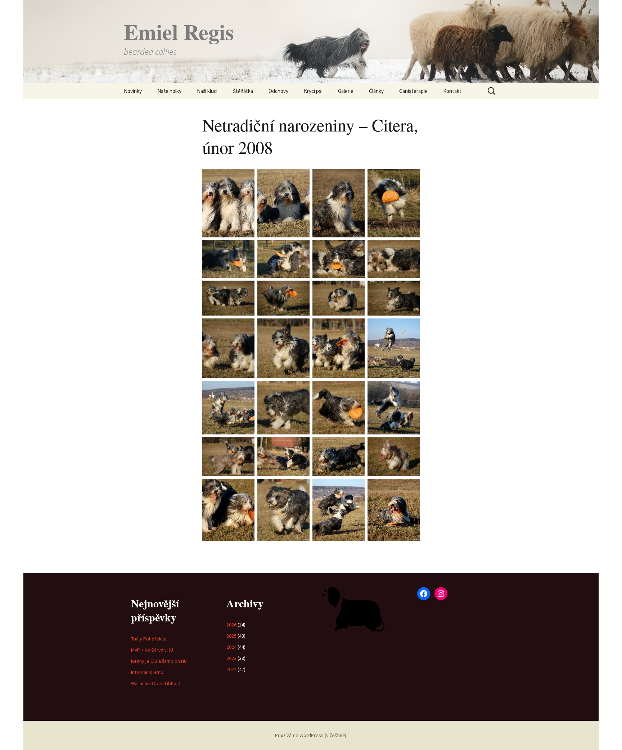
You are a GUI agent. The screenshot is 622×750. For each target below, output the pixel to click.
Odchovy (278, 91)
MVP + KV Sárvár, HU (152, 650)
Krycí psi (313, 91)
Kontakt (452, 91)
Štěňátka (243, 91)
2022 (231, 669)
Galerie (345, 91)
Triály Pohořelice (149, 638)
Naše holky (169, 91)
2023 (231, 658)
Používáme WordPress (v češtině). (311, 735)
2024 (231, 647)
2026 (231, 624)
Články (376, 91)
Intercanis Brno (147, 672)
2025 (231, 636)
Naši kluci (207, 91)
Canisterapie (413, 91)
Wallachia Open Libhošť (155, 683)
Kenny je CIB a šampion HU (159, 661)
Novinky (133, 91)
